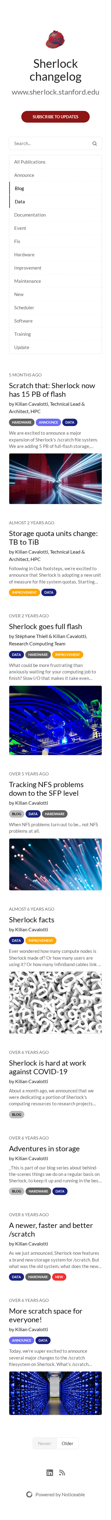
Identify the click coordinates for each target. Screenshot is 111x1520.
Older (67, 1443)
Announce (24, 175)
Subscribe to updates (55, 116)
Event (20, 228)
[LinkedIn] (53, 1472)
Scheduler (24, 307)
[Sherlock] (55, 41)
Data (20, 201)
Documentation (30, 214)
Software (23, 320)
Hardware (24, 254)
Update (21, 347)
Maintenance (27, 281)
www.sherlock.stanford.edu (55, 91)
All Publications (30, 162)
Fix (17, 241)
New (18, 294)
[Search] (95, 143)
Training (22, 334)
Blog (19, 188)
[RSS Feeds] (62, 1472)
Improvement (28, 267)
